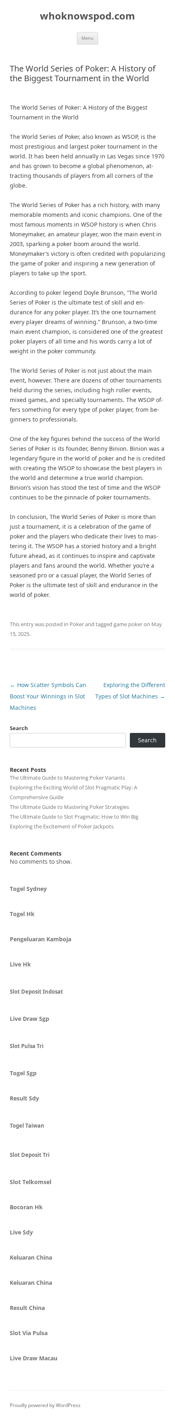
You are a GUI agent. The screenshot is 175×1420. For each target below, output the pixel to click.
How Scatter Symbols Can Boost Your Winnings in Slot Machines (48, 696)
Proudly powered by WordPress (45, 1405)
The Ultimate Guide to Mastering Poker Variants (67, 777)
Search (19, 728)
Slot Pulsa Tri (27, 1046)
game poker (128, 624)
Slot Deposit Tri (30, 1154)
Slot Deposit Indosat (36, 991)
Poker (77, 624)
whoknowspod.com (87, 16)
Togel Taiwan (27, 1125)
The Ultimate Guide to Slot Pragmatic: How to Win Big (74, 816)
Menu (87, 38)
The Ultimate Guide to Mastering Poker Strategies (69, 807)
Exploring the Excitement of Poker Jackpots (62, 826)
